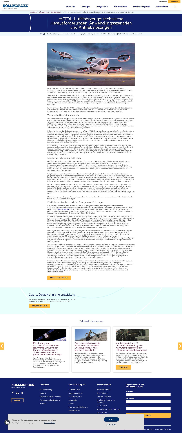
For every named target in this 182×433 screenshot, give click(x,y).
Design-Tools (102, 6)
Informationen (120, 6)
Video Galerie (102, 406)
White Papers (102, 413)
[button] (7, 422)
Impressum (159, 429)
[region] (76, 422)
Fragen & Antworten (76, 393)
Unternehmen (161, 6)
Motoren (43, 393)
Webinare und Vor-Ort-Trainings (108, 409)
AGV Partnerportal (75, 397)
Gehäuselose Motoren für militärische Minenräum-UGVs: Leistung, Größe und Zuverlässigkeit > (87, 346)
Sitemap (168, 429)
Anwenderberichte (103, 390)
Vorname (129, 392)
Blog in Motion (56, 12)
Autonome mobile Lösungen (50, 400)
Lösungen (85, 6)
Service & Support (141, 6)
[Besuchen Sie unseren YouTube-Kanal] (17, 393)
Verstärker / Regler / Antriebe (50, 397)
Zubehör (43, 404)
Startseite (33, 12)
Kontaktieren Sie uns (59, 278)
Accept (111, 419)
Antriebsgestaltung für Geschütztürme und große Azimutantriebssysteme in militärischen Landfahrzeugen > (131, 346)
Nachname (130, 398)
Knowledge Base (74, 390)
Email (128, 405)
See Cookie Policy (49, 423)
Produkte (70, 6)
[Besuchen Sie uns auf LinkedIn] (22, 393)
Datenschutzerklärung (145, 429)
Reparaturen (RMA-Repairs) (78, 407)
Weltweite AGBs (74, 411)
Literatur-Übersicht (104, 397)
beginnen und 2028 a (64, 209)
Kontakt (174, 2)
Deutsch (6, 2)
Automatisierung (46, 390)
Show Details (111, 424)
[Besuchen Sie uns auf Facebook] (12, 393)
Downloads (163, 2)
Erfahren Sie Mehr (39, 306)
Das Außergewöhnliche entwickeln (52, 294)
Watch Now (123, 367)
